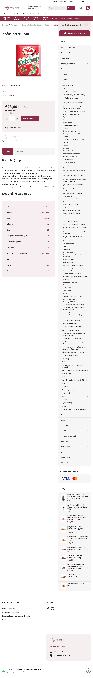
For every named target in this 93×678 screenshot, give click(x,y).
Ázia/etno (64, 425)
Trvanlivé (64, 79)
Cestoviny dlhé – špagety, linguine (73, 305)
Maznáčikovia (66, 457)
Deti (62, 452)
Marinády (66, 216)
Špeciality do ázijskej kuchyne (72, 274)
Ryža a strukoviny (68, 259)
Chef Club (66, 148)
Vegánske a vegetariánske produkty (74, 409)
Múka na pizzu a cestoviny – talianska (74, 224)
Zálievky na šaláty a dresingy (72, 326)
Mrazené (64, 74)
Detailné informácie (8, 95)
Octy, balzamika (67, 85)
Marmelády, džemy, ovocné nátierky (74, 380)
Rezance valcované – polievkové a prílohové (73, 237)
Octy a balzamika (68, 244)
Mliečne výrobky (67, 69)
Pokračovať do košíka (76, 33)
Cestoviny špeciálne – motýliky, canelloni (75, 315)
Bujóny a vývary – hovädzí (71, 114)
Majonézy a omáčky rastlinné (72, 213)
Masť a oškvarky (68, 262)
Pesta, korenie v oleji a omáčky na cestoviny (72, 256)
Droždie (65, 137)
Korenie (64, 420)
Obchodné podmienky (77, 2)
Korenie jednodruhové (70, 199)
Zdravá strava (66, 463)
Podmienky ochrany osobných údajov (16, 616)
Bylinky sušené (67, 123)
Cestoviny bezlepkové (69, 299)
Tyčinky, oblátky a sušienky (71, 321)
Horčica (65, 145)
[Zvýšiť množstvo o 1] (17, 119)
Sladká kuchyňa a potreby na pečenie (74, 265)
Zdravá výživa (66, 393)
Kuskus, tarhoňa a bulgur (71, 205)
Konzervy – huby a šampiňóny (72, 168)
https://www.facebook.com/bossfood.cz (47, 608)
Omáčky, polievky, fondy (70, 330)
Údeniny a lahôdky (68, 63)
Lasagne (65, 207)
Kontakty (5, 620)
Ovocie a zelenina (67, 53)
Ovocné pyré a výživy (69, 252)
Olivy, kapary (66, 374)
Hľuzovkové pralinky (30, 14)
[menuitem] (7, 18)
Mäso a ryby (65, 58)
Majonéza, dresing (68, 390)
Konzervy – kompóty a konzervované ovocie (74, 171)
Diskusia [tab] (20, 151)
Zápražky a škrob (68, 159)
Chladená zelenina (68, 151)
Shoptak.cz (24, 672)
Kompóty (65, 386)
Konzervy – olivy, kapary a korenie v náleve (73, 176)
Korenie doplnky (68, 196)
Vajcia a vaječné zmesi (70, 323)
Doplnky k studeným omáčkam (72, 134)
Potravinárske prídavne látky (72, 339)
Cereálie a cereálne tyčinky (71, 125)
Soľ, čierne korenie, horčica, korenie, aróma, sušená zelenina (74, 348)
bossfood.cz (52, 608)
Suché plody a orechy (69, 91)
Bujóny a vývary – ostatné (71, 117)
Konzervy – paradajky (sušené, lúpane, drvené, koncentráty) (75, 180)
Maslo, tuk (65, 362)
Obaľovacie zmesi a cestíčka (72, 241)
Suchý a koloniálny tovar (70, 98)
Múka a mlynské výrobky (70, 222)
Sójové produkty (68, 271)
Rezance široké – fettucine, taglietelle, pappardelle (74, 232)
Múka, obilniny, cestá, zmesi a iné (73, 352)
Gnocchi (65, 142)
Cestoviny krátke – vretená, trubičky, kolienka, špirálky (74, 308)
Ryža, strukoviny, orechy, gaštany (73, 95)
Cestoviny (65, 377)
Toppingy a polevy (69, 318)
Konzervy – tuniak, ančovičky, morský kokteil (75, 189)
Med (63, 383)
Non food (64, 441)
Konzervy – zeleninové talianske (73, 193)
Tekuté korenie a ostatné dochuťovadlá (75, 296)
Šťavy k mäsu (67, 291)
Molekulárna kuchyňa (69, 436)
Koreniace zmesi (68, 202)
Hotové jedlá (66, 447)
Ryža (63, 88)
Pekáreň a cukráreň (68, 47)
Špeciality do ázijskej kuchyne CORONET (75, 276)
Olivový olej (66, 249)
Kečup (65, 293)
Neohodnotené (15, 85)
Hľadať (71, 8)
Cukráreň (64, 431)
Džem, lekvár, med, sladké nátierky (73, 140)
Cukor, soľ (66, 128)
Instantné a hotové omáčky (71, 154)
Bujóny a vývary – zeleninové (72, 120)
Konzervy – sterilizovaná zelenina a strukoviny (73, 103)
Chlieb (40, 14)
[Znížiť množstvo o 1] (7, 119)
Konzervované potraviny (70, 355)
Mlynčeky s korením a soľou (71, 219)
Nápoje (46, 14)
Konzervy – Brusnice (69, 162)
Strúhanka (66, 279)
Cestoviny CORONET (69, 302)
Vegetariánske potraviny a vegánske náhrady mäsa (74, 343)
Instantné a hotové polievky (71, 157)
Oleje (63, 396)
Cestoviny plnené (68, 312)
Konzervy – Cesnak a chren (71, 165)
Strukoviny (65, 359)
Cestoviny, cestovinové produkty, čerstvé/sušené (73, 335)
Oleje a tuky (66, 246)
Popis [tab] (8, 151)
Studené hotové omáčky (70, 282)
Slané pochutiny (68, 268)
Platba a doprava (59, 2)
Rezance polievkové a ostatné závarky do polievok (75, 228)
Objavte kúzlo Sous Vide (12, 14)
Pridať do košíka (29, 118)
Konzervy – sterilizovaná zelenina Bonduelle (73, 185)
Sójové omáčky (67, 403)
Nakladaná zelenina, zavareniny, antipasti (73, 366)
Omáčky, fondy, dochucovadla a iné (74, 370)
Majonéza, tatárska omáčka (72, 210)
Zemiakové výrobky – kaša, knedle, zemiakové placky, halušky (74, 107)
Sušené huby (67, 288)
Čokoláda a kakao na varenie (72, 131)
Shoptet (13, 672)
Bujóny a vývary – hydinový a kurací (74, 111)
